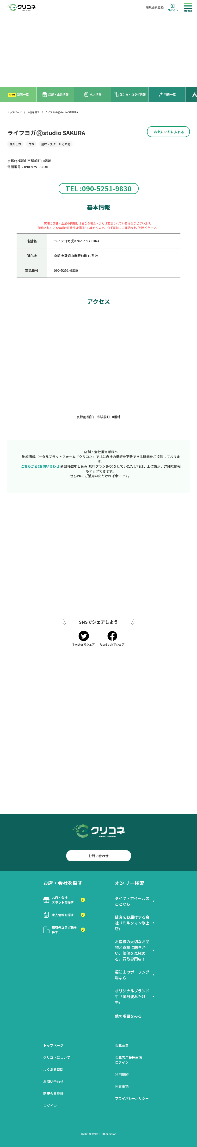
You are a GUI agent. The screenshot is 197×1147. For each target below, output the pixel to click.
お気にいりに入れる (169, 131)
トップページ (14, 112)
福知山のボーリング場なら (132, 975)
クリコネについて (56, 1057)
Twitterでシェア (83, 644)
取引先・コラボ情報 (133, 94)
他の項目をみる (128, 1016)
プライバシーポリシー (132, 1098)
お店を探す (33, 112)
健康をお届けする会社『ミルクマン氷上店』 (132, 922)
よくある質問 (53, 1069)
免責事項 (122, 1086)
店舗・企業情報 (58, 94)
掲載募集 (122, 1045)
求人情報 (95, 94)
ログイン (172, 10)
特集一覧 (170, 94)
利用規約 (122, 1074)
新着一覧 (19, 94)
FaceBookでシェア (112, 644)
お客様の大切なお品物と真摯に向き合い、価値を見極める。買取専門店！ (132, 950)
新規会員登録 (155, 7)
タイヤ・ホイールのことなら (132, 901)
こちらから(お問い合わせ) (41, 466)
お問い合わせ (98, 855)
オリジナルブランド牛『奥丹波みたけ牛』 (132, 996)
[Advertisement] (98, 51)
